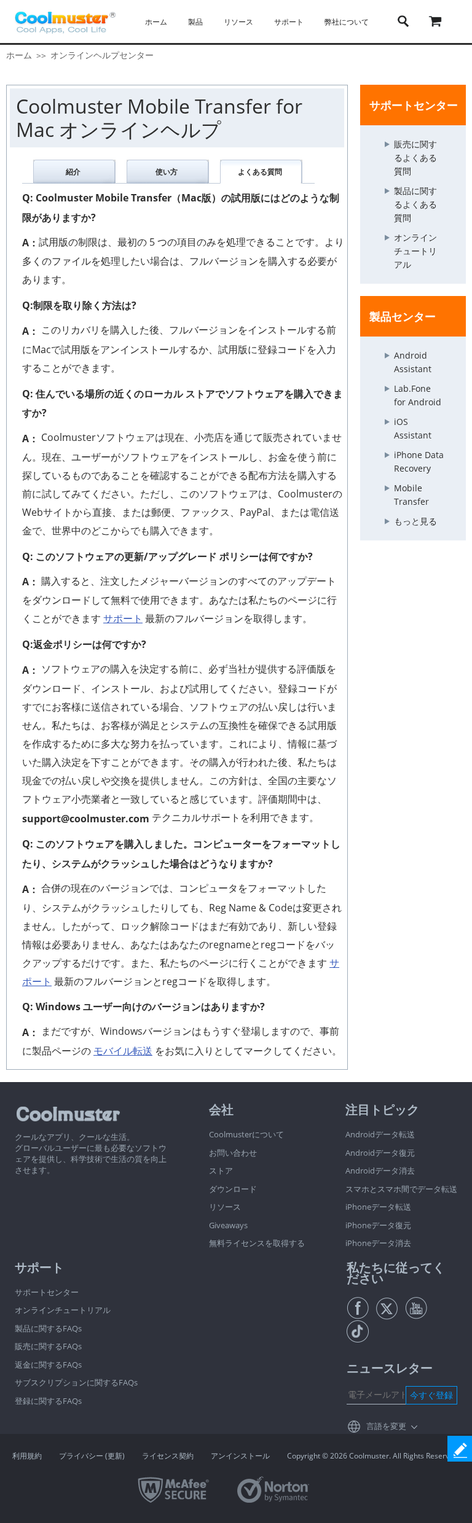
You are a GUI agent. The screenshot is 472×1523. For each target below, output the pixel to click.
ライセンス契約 (168, 1456)
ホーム (156, 22)
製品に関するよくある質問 (415, 204)
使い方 (166, 171)
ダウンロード (233, 1188)
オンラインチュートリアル (415, 251)
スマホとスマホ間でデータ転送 (401, 1188)
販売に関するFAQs (48, 1346)
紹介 (73, 171)
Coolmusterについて (246, 1134)
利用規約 (27, 1456)
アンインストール (240, 1456)
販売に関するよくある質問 (415, 157)
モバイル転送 (122, 1051)
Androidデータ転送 (380, 1134)
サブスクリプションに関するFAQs (76, 1382)
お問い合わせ (233, 1152)
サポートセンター (47, 1292)
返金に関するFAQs (48, 1364)
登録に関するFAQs (48, 1400)
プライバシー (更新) (92, 1456)
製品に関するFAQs (48, 1328)
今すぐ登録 (431, 1395)
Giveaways (228, 1225)
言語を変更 (386, 1425)
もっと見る (415, 521)
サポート (123, 618)
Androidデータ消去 (380, 1170)
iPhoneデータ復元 (378, 1225)
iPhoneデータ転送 (378, 1206)
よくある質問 (260, 171)
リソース (225, 1206)
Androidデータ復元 (380, 1152)
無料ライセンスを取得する (257, 1242)
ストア (221, 1170)
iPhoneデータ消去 (378, 1242)
